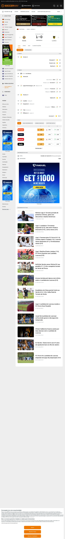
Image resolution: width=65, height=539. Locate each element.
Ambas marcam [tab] (39, 123)
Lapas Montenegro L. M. (29, 85)
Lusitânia (54, 40)
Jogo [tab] (19, 45)
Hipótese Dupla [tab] (50, 123)
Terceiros (32, 516)
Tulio (24, 110)
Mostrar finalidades (32, 536)
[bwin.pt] (21, 144)
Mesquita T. (48, 107)
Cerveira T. (52, 82)
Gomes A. (28, 110)
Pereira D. (52, 88)
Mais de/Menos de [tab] (28, 123)
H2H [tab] (29, 45)
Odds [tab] (24, 45)
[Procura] (54, 5)
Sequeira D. (26, 104)
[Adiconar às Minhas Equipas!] (20, 37)
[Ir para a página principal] (10, 5)
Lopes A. (31, 113)
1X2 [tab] (19, 123)
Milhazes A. (26, 113)
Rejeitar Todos (32, 531)
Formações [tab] (28, 50)
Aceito (32, 527)
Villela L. (53, 107)
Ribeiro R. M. (39, 85)
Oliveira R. (32, 104)
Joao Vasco (49, 79)
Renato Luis (46, 82)
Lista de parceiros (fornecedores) (9, 523)
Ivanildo (25, 101)
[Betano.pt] (21, 129)
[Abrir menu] (61, 5)
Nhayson (47, 91)
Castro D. (52, 91)
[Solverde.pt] (21, 134)
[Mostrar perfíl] (24, 37)
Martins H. (47, 88)
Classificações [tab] (36, 45)
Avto (54, 79)
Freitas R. (30, 101)
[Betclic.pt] (21, 139)
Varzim (24, 40)
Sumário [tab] (20, 50)
